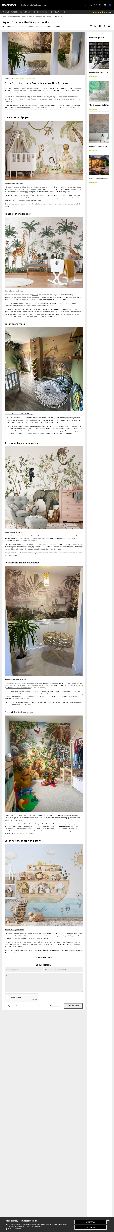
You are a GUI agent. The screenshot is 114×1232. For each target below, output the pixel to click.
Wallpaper (16, 12)
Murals (5, 12)
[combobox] (108, 1220)
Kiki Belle (35, 295)
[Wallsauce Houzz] (100, 28)
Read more (38, 1226)
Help (66, 12)
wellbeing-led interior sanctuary (18, 688)
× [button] (111, 1220)
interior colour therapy (74, 303)
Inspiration (56, 12)
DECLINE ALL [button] (90, 1227)
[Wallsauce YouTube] (109, 28)
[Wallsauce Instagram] (95, 28)
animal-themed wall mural (65, 815)
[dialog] (57, 1224)
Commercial (43, 12)
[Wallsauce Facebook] (104, 28)
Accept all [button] (90, 1222)
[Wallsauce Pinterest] (91, 28)
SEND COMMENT (73, 1006)
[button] (39, 1229)
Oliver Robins (27, 187)
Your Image (29, 12)
